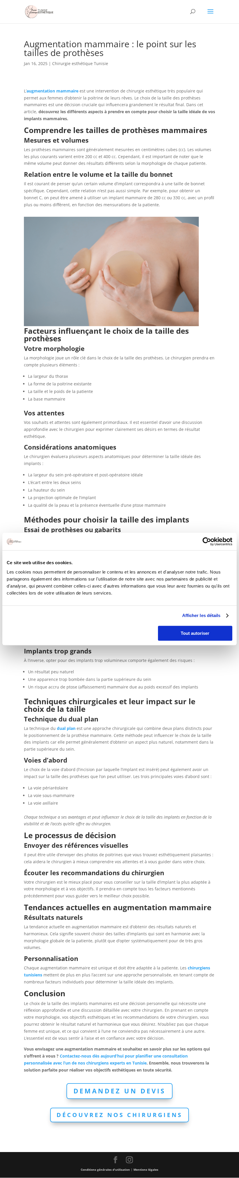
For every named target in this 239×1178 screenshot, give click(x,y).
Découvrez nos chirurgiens (119, 1115)
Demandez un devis (119, 1090)
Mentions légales (145, 1169)
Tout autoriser (195, 633)
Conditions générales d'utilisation (105, 1169)
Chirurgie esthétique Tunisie (80, 63)
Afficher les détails (201, 615)
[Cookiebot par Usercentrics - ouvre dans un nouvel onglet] (206, 541)
